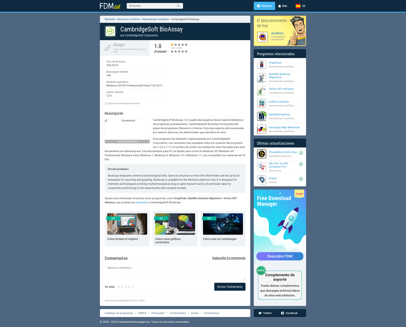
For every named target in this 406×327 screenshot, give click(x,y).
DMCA (142, 313)
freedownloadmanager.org (134, 321)
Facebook (292, 313)
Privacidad (158, 313)
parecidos (141, 202)
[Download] (301, 153)
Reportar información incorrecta (124, 103)
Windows (110, 19)
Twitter (267, 313)
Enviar (195, 313)
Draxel (273, 178)
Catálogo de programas (119, 313)
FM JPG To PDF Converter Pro (278, 165)
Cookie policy (178, 313)
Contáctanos (211, 313)
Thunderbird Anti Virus (283, 152)
